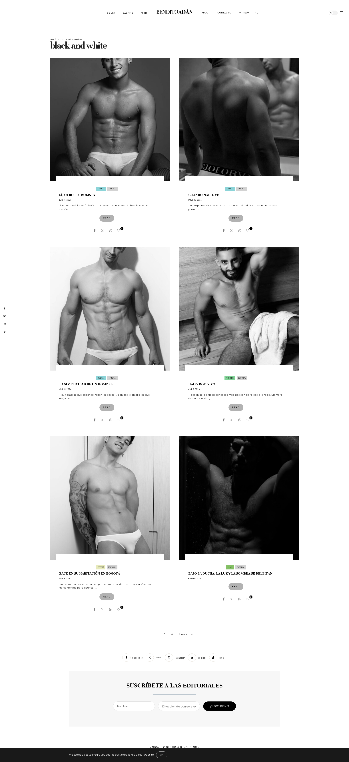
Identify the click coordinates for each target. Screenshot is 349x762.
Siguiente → (186, 634)
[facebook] (4, 308)
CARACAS (101, 189)
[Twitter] (102, 230)
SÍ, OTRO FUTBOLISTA (77, 195)
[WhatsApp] (110, 230)
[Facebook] (94, 230)
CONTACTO (224, 12)
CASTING (128, 13)
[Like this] (119, 230)
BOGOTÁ (101, 567)
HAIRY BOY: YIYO (201, 384)
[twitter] (4, 316)
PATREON (244, 12)
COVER (111, 13)
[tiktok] (4, 332)
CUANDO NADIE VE (203, 195)
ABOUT (206, 12)
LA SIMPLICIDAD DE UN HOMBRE (86, 384)
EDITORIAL (112, 189)
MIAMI (230, 567)
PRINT (144, 13)
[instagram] (4, 324)
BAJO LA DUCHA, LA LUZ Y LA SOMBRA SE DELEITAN (230, 573)
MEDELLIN (230, 378)
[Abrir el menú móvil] (341, 13)
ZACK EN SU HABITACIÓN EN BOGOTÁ (89, 573)
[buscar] (256, 13)
